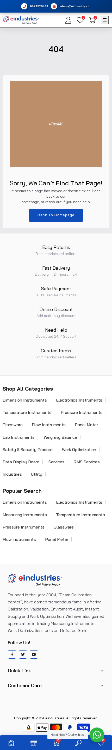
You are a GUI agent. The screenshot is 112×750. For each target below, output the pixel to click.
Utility (36, 474)
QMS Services (87, 461)
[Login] (68, 20)
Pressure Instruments (82, 412)
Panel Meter (86, 424)
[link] (11, 742)
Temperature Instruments (80, 514)
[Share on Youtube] (34, 654)
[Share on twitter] (23, 654)
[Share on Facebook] (12, 654)
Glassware (64, 527)
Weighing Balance (60, 437)
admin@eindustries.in (75, 6)
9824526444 (39, 6)
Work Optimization (79, 449)
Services (56, 461)
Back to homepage (56, 215)
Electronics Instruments (79, 400)
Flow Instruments (49, 424)
